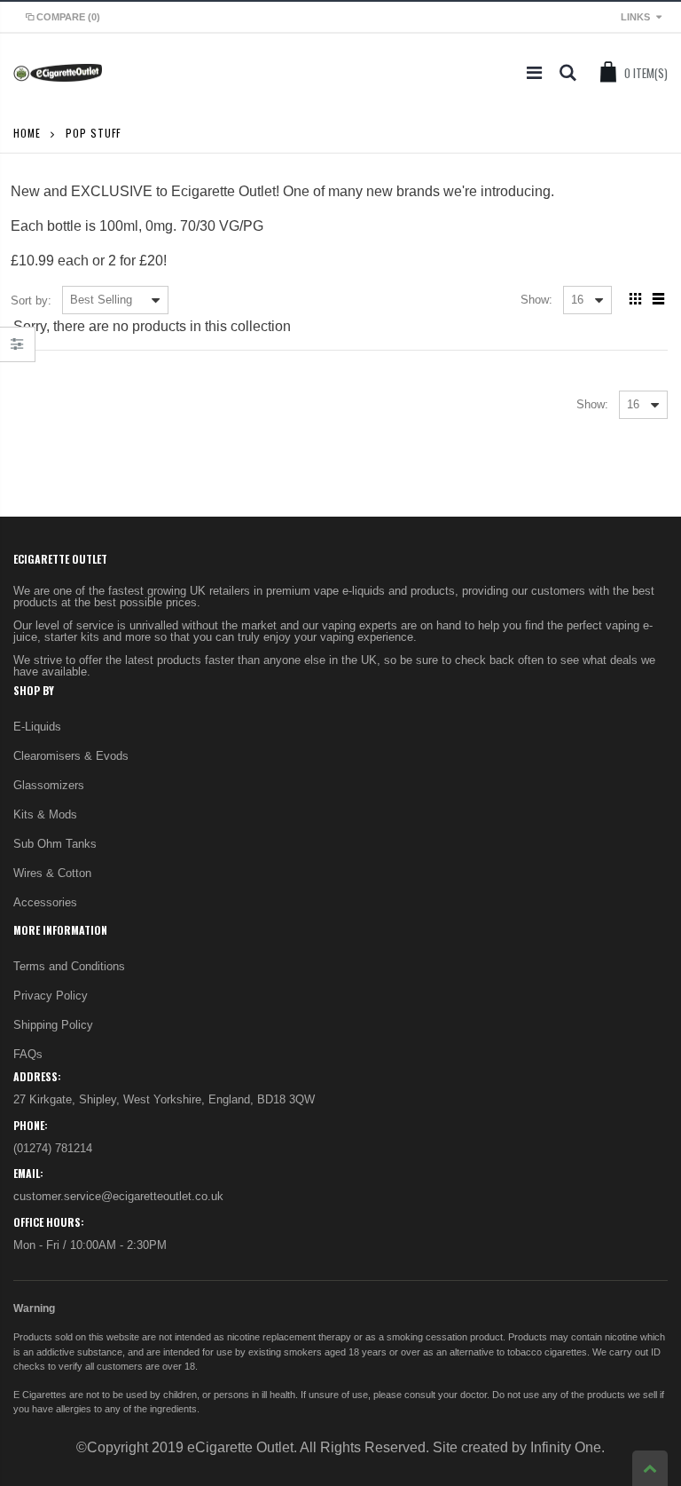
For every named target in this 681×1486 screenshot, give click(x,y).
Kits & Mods (45, 814)
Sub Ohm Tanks (55, 843)
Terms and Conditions (69, 966)
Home (27, 132)
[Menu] (534, 73)
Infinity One (565, 1447)
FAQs (28, 1054)
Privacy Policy (50, 995)
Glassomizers (48, 785)
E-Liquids (37, 726)
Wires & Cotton (52, 873)
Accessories (45, 902)
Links (635, 17)
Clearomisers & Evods (71, 756)
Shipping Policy (53, 1025)
